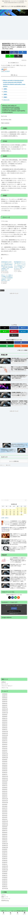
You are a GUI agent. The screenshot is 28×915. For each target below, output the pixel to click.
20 (10, 512)
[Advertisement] (14, 25)
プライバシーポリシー (6, 685)
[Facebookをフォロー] (21, 342)
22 (17, 512)
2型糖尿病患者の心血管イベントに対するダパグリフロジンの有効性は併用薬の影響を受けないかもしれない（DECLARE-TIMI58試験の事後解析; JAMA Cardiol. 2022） (7, 266)
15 (17, 511)
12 (6, 511)
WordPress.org (5, 900)
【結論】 (5, 97)
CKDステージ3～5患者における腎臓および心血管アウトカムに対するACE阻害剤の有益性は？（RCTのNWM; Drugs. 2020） (7, 278)
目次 (12, 75)
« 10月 (2, 517)
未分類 (2, 290)
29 (17, 514)
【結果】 (5, 94)
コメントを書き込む (14, 461)
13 (10, 511)
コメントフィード (5, 898)
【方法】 (5, 91)
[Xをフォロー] (7, 342)
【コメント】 (6, 99)
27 (10, 514)
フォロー (15, 608)
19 (6, 512)
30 (21, 514)
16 (21, 511)
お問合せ (3, 682)
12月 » (6, 517)
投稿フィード (4, 896)
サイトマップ (4, 684)
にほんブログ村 (5, 71)
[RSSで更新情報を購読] (21, 346)
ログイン (3, 895)
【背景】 (5, 89)
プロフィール (4, 687)
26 (6, 514)
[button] (18, 56)
